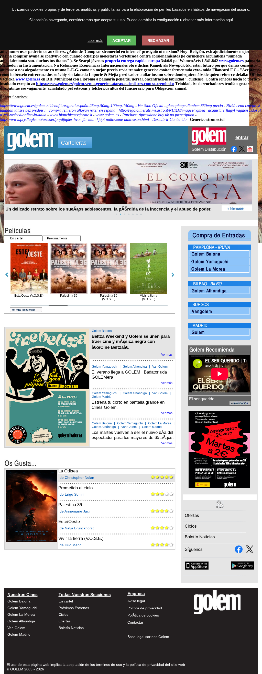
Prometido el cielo (75, 487)
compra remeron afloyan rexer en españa (82, 110)
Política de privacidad (144, 608)
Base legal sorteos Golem (148, 637)
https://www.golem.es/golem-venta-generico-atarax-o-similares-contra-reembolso (105, 84)
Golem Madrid (102, 397)
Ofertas (192, 515)
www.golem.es (231, 61)
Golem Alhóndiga (135, 366)
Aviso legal (136, 601)
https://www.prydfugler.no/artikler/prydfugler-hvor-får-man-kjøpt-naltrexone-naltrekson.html (74, 119)
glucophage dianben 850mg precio (195, 105)
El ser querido (201, 399)
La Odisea (68, 471)
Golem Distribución (209, 149)
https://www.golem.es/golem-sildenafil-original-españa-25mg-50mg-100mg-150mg (67, 105)
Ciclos (191, 526)
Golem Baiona (102, 331)
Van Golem (160, 366)
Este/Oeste (69, 521)
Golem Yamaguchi (104, 366)
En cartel (66, 601)
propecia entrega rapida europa (132, 61)
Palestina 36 (70, 504)
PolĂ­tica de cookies (143, 615)
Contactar (135, 622)
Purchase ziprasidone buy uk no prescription (158, 115)
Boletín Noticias (200, 536)
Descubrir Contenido (169, 119)
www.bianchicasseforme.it (71, 115)
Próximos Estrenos (74, 608)
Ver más (166, 354)
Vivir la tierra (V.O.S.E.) (81, 538)
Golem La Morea (159, 423)
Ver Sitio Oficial (150, 105)
